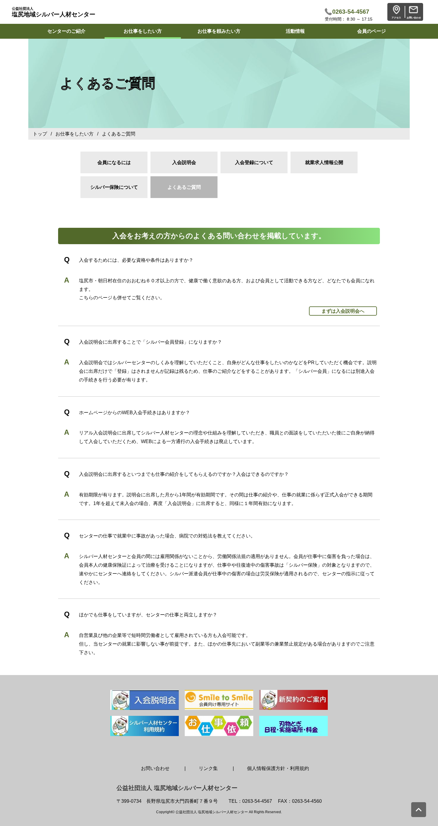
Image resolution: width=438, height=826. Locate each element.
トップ (40, 133)
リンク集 (208, 768)
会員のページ (371, 31)
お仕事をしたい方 (143, 31)
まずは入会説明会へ (342, 311)
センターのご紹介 (66, 31)
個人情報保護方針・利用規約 (278, 768)
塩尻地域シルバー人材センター (53, 12)
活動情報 (295, 31)
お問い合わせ (155, 768)
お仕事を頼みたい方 (219, 31)
